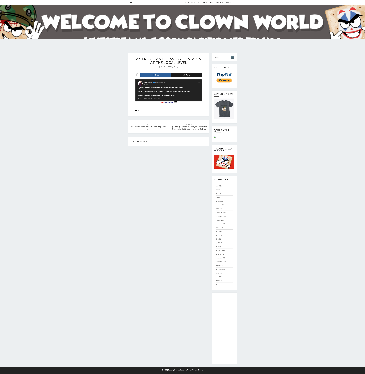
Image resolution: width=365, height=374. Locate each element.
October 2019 (220, 265)
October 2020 (220, 220)
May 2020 (218, 239)
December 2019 (221, 258)
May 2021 (218, 193)
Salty (132, 2)
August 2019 (219, 273)
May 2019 (218, 284)
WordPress (187, 370)
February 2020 (220, 250)
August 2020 (219, 228)
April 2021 (219, 197)
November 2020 (221, 216)
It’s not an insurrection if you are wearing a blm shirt (148, 126)
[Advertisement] (34, 48)
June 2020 (219, 235)
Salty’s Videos (202, 2)
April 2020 (219, 243)
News (211, 2)
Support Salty (189, 2)
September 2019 (221, 269)
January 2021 (220, 209)
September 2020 (221, 224)
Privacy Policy (230, 2)
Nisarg (200, 370)
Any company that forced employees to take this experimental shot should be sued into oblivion (189, 126)
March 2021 (219, 201)
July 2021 (219, 186)
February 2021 (220, 205)
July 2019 (219, 277)
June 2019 (219, 281)
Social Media (219, 2)
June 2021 (219, 190)
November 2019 (221, 262)
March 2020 (219, 247)
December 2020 (221, 212)
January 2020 (220, 254)
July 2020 (219, 231)
